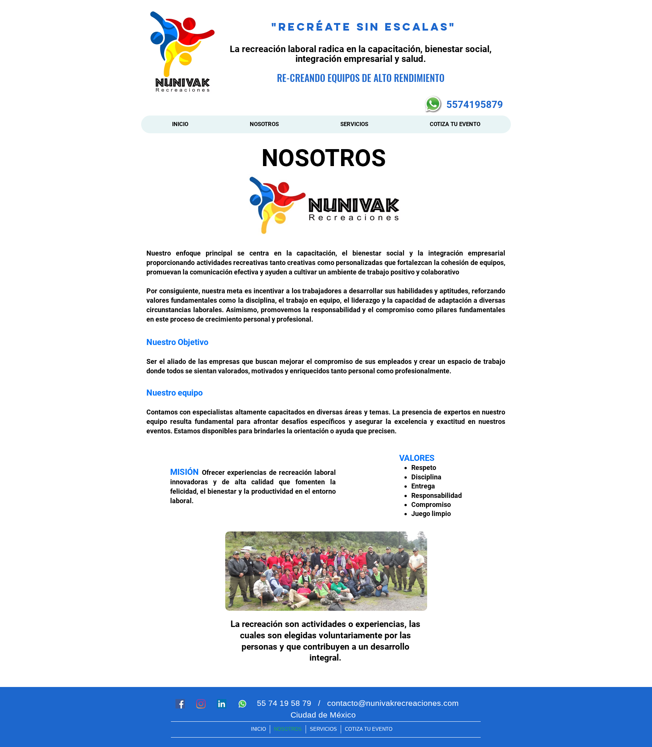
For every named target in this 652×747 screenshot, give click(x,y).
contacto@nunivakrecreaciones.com (393, 703)
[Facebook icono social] (180, 703)
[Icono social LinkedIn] (221, 703)
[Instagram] (201, 703)
